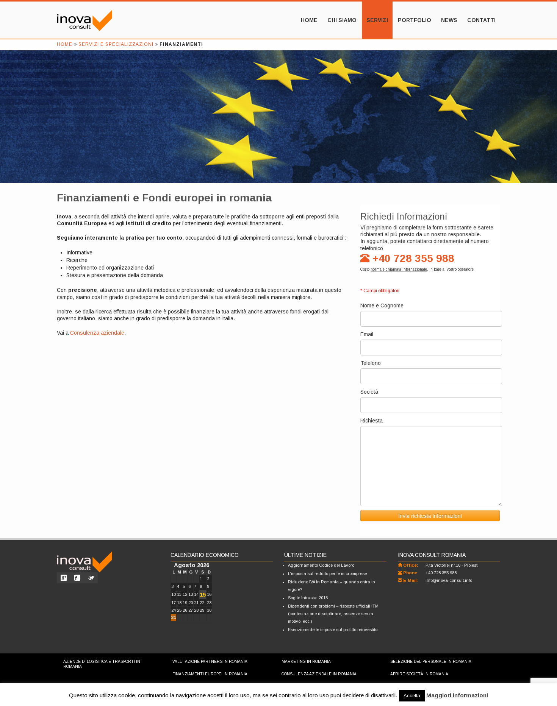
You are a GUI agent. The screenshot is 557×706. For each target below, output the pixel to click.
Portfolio (414, 20)
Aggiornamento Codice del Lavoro (321, 565)
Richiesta (371, 421)
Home (309, 20)
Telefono (370, 363)
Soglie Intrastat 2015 (308, 597)
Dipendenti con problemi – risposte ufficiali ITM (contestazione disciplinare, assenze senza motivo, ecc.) (333, 613)
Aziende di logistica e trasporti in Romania (101, 664)
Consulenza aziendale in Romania (319, 674)
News (449, 20)
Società (369, 392)
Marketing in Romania (306, 661)
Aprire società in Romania (419, 674)
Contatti (481, 20)
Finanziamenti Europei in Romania (209, 674)
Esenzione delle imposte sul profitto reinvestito (332, 629)
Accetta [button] (412, 695)
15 (203, 594)
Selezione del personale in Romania (430, 661)
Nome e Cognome (382, 305)
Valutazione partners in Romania (209, 661)
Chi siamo (342, 20)
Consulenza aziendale (97, 333)
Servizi (377, 20)
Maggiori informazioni (457, 695)
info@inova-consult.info (449, 580)
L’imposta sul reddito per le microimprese (327, 573)
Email (366, 334)
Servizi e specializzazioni (115, 44)
